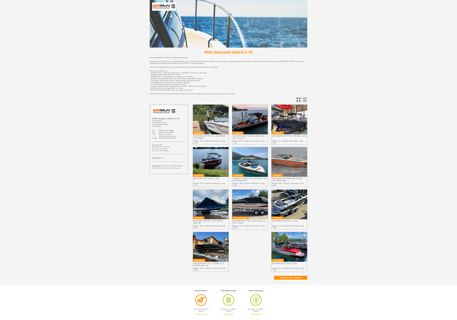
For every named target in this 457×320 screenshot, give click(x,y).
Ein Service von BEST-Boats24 (201, 302)
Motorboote (156, 158)
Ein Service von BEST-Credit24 (228, 302)
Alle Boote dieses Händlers (290, 278)
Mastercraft (156, 166)
